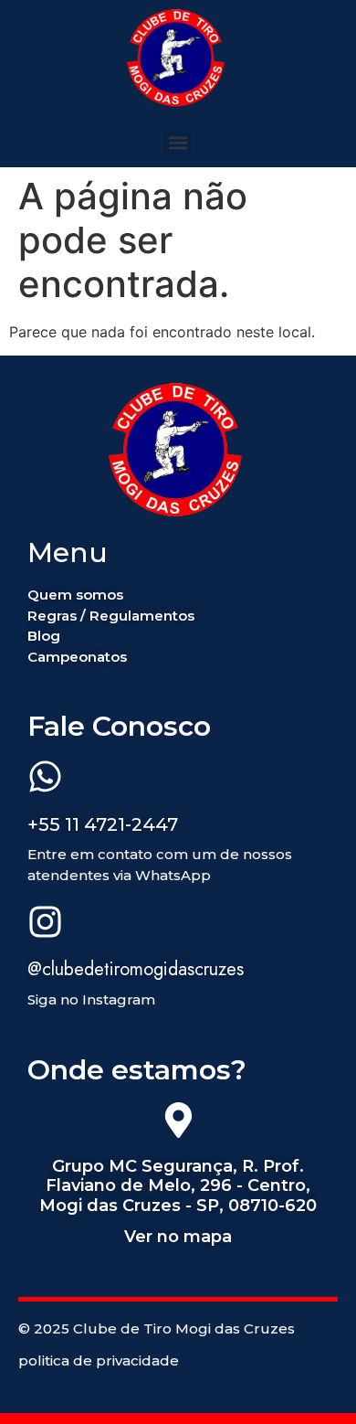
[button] (177, 143)
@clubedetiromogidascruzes (135, 969)
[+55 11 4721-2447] (45, 779)
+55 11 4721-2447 (102, 824)
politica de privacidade (98, 1360)
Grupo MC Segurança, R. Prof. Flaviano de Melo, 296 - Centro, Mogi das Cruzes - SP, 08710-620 (178, 1186)
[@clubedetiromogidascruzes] (45, 924)
